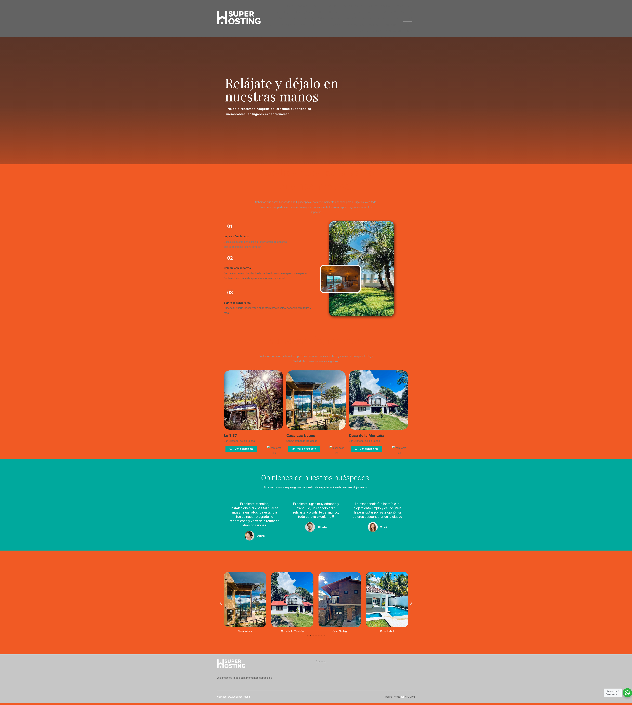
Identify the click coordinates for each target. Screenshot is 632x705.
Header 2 (350, 18)
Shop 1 (408, 24)
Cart (321, 12)
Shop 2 (364, 30)
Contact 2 (390, 12)
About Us (317, 6)
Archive (332, 6)
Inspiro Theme (392, 696)
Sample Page (356, 24)
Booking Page (281, 12)
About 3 (302, 6)
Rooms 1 (337, 24)
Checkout (335, 12)
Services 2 (392, 24)
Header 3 (366, 18)
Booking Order (403, 6)
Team (409, 30)
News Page (307, 24)
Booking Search (304, 12)
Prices (323, 24)
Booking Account (352, 6)
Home (380, 18)
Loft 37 (272, 24)
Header (335, 18)
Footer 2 (308, 18)
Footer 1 (293, 18)
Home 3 (407, 18)
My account (289, 24)
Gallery (322, 18)
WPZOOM (410, 696)
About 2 (288, 6)
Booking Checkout (379, 6)
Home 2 (393, 18)
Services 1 (375, 24)
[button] (221, 603)
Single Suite (393, 30)
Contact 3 (406, 12)
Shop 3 (377, 30)
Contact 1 (373, 12)
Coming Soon (354, 12)
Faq (280, 18)
